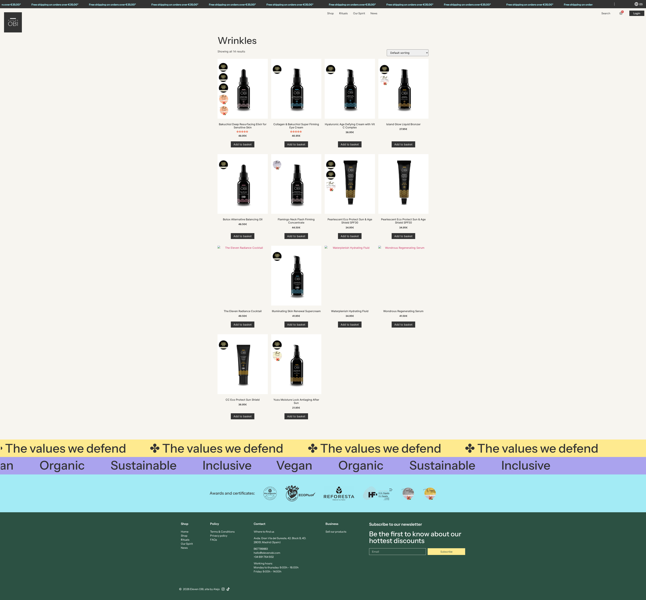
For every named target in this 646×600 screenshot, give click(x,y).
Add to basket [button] (243, 144)
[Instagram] (223, 589)
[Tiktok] (228, 589)
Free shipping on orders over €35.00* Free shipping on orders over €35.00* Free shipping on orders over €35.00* (218, 4)
